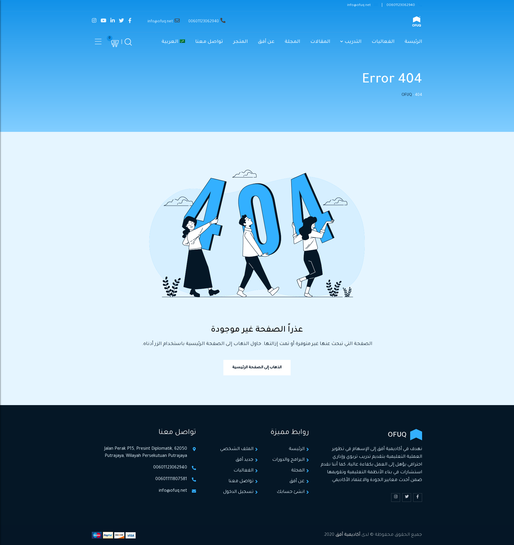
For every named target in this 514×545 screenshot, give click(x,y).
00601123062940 (400, 5)
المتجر (240, 42)
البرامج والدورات (288, 460)
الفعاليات (383, 42)
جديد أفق (244, 460)
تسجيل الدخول (238, 492)
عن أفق (266, 42)
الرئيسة (413, 42)
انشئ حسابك (291, 492)
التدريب (352, 42)
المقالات (320, 42)
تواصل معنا (209, 42)
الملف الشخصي (236, 449)
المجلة (292, 42)
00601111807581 (171, 479)
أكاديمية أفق (348, 535)
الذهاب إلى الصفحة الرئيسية (257, 368)
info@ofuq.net (359, 5)
